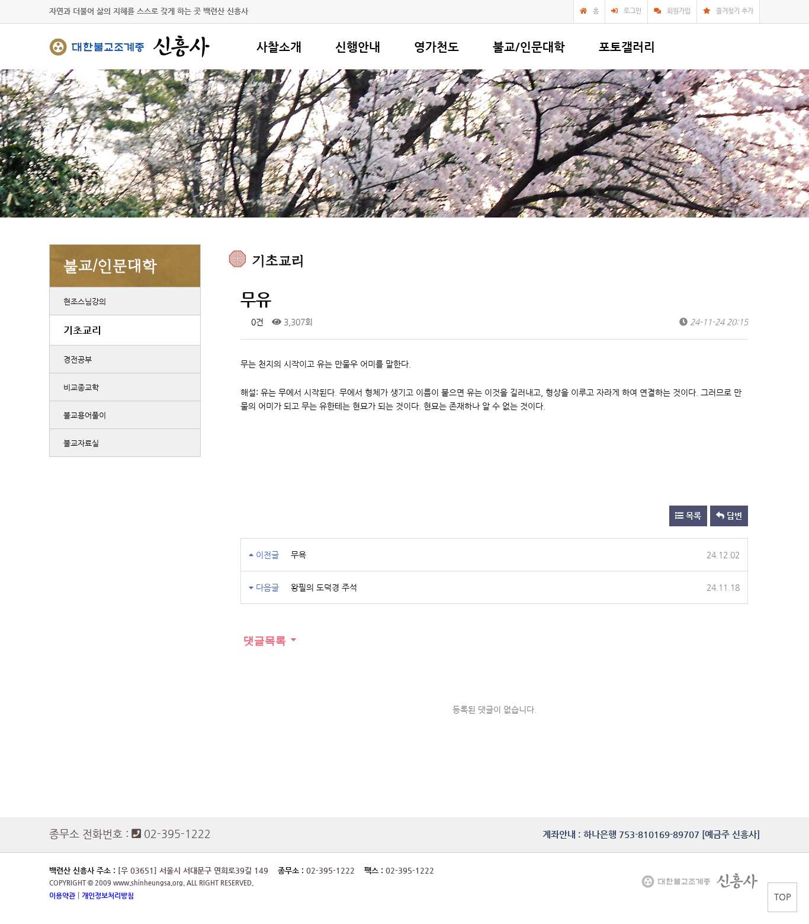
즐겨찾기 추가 (734, 11)
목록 (692, 515)
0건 (256, 322)
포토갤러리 (627, 47)
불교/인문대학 (529, 47)
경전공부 (77, 359)
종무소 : (292, 870)
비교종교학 (81, 387)
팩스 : (375, 870)
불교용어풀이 (84, 415)
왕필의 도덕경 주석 (324, 587)
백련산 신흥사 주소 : (82, 870)
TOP (782, 896)
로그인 (632, 11)
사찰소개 (278, 47)
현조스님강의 (84, 301)
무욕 (298, 554)
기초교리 (82, 330)
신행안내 (357, 47)
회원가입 (679, 11)
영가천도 (436, 47)
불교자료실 (81, 443)
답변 (733, 515)
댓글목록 (263, 641)
